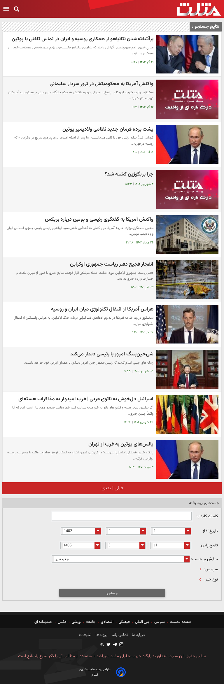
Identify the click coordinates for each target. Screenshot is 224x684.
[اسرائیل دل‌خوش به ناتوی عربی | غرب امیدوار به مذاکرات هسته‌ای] (187, 414)
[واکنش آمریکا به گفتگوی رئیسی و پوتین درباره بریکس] (187, 234)
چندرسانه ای (43, 622)
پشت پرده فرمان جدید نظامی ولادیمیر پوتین (107, 129)
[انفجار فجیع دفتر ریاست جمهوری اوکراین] (187, 279)
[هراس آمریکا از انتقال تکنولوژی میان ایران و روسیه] (187, 324)
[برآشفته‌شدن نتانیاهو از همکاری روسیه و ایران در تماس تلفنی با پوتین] (187, 54)
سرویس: (211, 569)
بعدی (106, 488)
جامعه (91, 622)
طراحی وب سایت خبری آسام (95, 672)
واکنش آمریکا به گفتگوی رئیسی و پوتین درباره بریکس (99, 219)
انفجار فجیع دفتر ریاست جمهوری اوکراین (111, 264)
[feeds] (102, 645)
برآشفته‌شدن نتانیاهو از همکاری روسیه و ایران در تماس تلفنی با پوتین (82, 39)
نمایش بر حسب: (204, 559)
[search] (16, 9)
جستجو (112, 593)
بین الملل (142, 622)
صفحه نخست (180, 622)
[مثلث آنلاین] (199, 9)
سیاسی (159, 622)
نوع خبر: (211, 579)
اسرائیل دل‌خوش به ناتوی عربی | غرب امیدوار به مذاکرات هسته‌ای (85, 399)
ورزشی (76, 622)
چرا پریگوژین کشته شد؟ (129, 174)
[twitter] (108, 645)
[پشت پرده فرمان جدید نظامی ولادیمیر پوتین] (187, 144)
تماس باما (119, 635)
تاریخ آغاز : (209, 531)
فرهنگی (124, 622)
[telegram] (114, 645)
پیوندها (101, 635)
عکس (62, 622)
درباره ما (138, 635)
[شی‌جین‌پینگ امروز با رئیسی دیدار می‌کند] (187, 369)
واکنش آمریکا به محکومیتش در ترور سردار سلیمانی (101, 84)
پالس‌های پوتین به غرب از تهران (120, 444)
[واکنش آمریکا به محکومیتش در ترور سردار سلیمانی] (187, 99)
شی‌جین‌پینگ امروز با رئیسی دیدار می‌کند (111, 354)
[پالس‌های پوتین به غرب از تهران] (187, 459)
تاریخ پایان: (209, 545)
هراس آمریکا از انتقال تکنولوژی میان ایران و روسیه (102, 309)
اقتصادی (107, 622)
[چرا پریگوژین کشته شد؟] (187, 189)
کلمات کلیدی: (206, 516)
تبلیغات (85, 635)
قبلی (118, 488)
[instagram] (121, 645)
